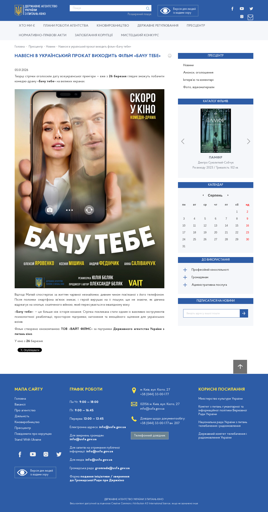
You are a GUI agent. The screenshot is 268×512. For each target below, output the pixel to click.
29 (236, 239)
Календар (215, 185)
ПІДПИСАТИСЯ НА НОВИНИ (216, 300)
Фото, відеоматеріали (198, 87)
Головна (20, 46)
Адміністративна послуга (209, 285)
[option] (215, 141)
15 (236, 225)
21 (226, 232)
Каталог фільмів (215, 101)
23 (247, 232)
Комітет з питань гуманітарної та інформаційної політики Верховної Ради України (222, 410)
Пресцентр (196, 25)
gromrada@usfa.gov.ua (112, 468)
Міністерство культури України (220, 398)
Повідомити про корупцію (33, 434)
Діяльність (22, 416)
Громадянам (200, 277)
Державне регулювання (157, 25)
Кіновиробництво (27, 422)
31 (183, 246)
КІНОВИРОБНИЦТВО (113, 25)
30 (247, 239)
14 (226, 225)
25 (194, 239)
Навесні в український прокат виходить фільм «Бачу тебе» (94, 46)
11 (194, 225)
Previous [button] (182, 141)
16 (247, 225)
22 (236, 232)
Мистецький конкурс (140, 35)
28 (226, 239)
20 (215, 232)
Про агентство (25, 410)
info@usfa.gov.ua (112, 427)
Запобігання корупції (94, 35)
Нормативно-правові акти (42, 35)
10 (183, 225)
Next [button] (248, 141)
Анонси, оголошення (198, 72)
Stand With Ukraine (28, 439)
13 (215, 225)
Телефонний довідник (149, 435)
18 (194, 232)
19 (205, 232)
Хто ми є (27, 25)
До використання (216, 259)
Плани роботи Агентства (65, 25)
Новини (50, 46)
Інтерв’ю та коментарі (198, 80)
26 (205, 239)
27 (215, 239)
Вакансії (20, 404)
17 (183, 232)
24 (183, 239)
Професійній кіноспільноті (210, 269)
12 (205, 225)
